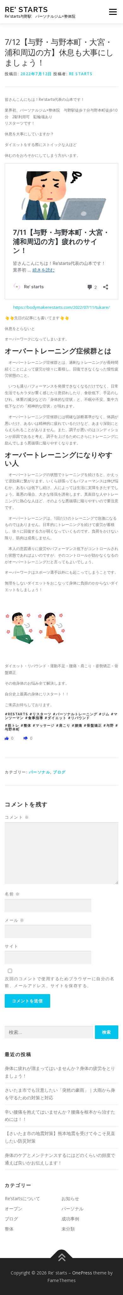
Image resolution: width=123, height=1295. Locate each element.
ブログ (59, 772)
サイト (12, 946)
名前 (12, 894)
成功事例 (70, 1219)
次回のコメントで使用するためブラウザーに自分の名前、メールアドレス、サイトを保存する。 (59, 982)
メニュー (112, 12)
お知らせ (70, 1198)
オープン (13, 1209)
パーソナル (39, 772)
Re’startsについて (22, 1198)
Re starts (81, 73)
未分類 (68, 1229)
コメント (17, 817)
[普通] (26, 738)
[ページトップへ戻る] (61, 1258)
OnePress (82, 1273)
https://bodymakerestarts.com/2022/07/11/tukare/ (61, 307)
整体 (9, 1229)
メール (15, 920)
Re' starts (26, 9)
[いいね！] (7, 738)
